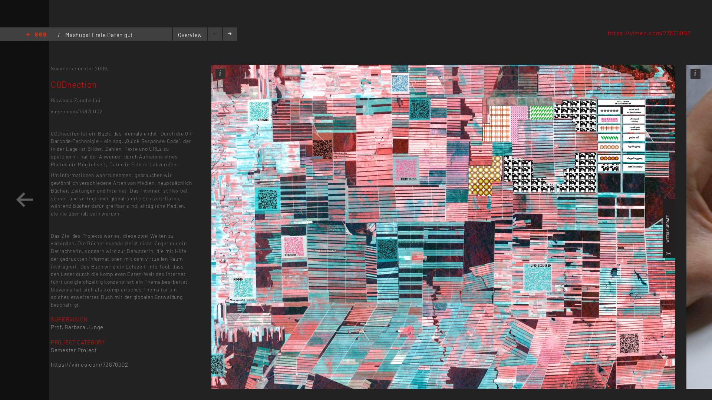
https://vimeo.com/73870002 (649, 32)
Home (36, 35)
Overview (190, 34)
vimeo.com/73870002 (76, 111)
